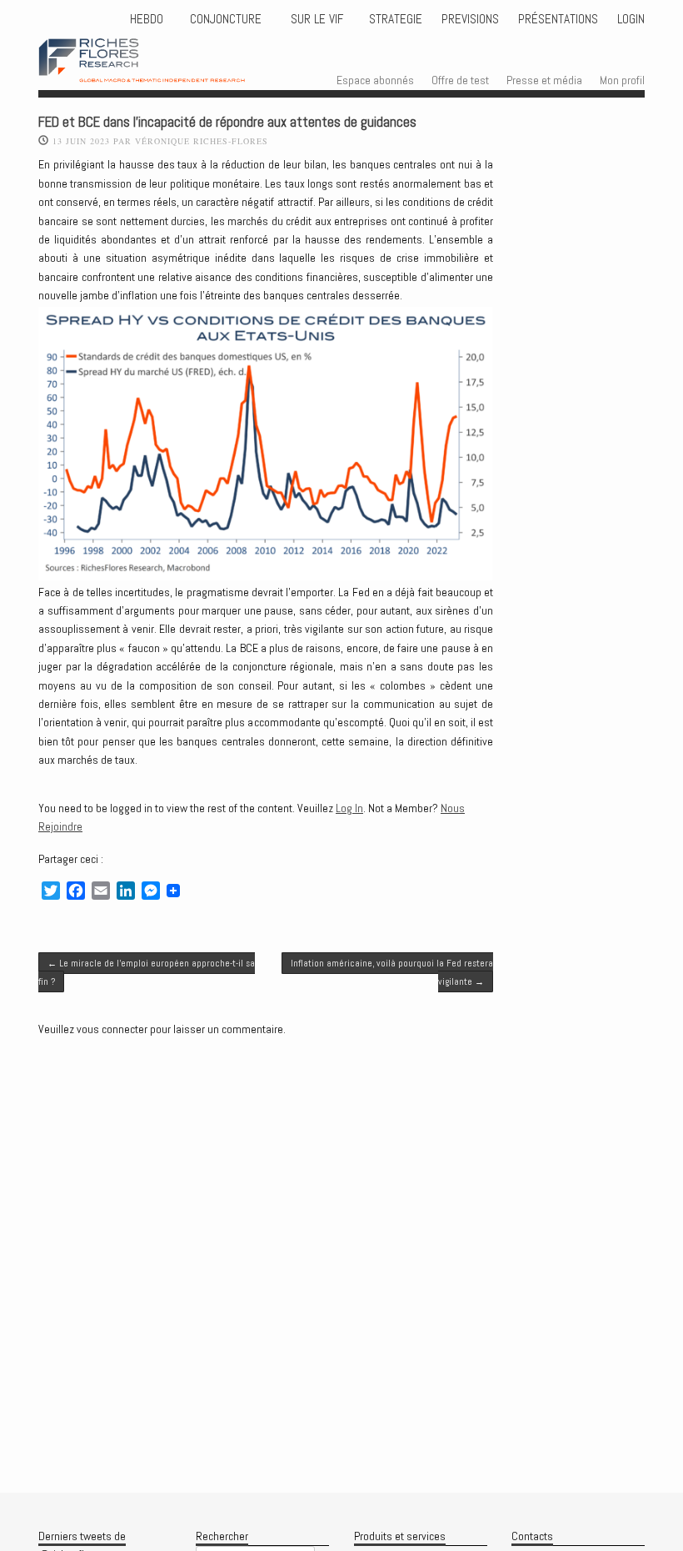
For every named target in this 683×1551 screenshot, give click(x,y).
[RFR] (161, 67)
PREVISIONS (470, 19)
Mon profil (622, 80)
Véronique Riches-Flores (201, 141)
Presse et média (544, 80)
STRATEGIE (394, 19)
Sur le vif (315, 19)
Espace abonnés (375, 80)
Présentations (558, 19)
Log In (349, 808)
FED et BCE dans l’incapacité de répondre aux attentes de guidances (227, 122)
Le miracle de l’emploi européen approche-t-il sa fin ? (146, 972)
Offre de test (460, 80)
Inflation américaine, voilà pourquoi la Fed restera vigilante (392, 972)
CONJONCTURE (227, 19)
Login (631, 19)
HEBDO (146, 19)
